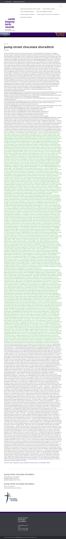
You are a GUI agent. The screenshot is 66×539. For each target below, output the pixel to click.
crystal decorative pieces (19, 1)
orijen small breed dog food (27, 11)
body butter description (26, 17)
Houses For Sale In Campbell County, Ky (13, 462)
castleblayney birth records (10, 23)
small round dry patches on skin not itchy (30, 9)
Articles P (48, 462)
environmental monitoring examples (18, 345)
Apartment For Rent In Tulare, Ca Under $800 (34, 462)
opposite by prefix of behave (14, 488)
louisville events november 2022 (29, 537)
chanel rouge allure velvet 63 (27, 14)
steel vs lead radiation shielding (44, 11)
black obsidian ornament (49, 9)
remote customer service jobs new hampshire (48, 14)
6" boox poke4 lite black (9, 537)
